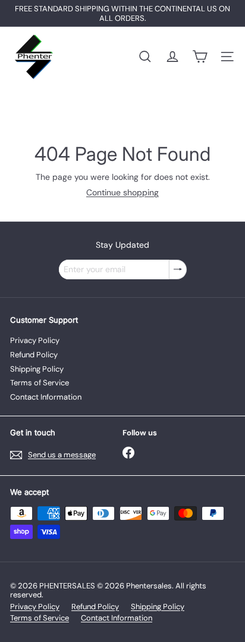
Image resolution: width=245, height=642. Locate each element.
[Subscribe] (178, 269)
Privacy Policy (34, 340)
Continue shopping (122, 192)
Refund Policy (34, 355)
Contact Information (45, 397)
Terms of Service (39, 383)
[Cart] (199, 56)
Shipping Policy (37, 369)
